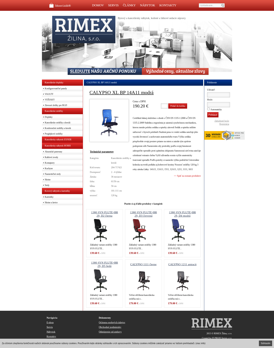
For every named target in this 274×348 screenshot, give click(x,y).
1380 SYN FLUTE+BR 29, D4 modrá (182, 214)
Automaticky (216, 109)
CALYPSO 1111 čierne (143, 264)
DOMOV (98, 5)
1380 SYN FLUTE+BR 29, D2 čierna (104, 214)
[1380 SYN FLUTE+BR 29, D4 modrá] (182, 230)
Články (129, 5)
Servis (113, 5)
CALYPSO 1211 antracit (182, 264)
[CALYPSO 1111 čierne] (143, 280)
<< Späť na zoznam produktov (187, 176)
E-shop (50, 322)
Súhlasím (265, 343)
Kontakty (167, 5)
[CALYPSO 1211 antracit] (182, 280)
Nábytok (147, 5)
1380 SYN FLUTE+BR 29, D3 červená (143, 214)
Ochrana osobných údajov (112, 322)
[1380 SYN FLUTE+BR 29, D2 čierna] (104, 230)
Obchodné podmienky (110, 327)
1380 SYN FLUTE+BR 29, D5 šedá (104, 264)
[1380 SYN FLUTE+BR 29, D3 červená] (143, 230)
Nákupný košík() (63, 5)
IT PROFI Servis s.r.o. (222, 338)
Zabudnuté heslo (222, 121)
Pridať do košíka (177, 106)
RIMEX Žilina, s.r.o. (223, 333)
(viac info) (200, 343)
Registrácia (224, 124)
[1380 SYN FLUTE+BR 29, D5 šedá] (104, 280)
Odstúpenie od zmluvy (110, 331)
